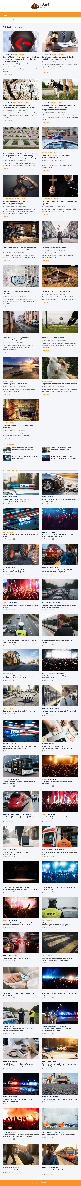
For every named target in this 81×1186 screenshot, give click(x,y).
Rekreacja (6, 1167)
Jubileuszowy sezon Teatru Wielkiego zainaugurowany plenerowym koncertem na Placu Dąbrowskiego (20, 889)
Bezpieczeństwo (47, 849)
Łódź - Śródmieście (54, 151)
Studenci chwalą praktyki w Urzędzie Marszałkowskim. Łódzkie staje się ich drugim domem (57, 748)
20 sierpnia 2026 (49, 1137)
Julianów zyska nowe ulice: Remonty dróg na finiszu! (60, 1099)
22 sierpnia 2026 (49, 998)
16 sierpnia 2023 (49, 160)
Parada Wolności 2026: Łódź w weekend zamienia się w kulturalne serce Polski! (59, 606)
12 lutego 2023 (48, 250)
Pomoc (56, 849)
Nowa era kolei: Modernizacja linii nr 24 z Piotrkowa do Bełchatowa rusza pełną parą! (59, 571)
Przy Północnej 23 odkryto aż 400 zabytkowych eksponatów (16, 339)
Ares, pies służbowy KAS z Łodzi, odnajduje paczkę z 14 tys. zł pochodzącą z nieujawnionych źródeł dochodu (58, 107)
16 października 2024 (11, 64)
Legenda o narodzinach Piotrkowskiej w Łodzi (59, 384)
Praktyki (52, 744)
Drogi (5, 567)
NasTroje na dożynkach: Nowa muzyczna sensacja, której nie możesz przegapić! (64, 458)
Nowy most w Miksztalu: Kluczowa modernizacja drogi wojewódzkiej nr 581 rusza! (19, 677)
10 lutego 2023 (9, 296)
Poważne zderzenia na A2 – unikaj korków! (17, 958)
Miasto (15, 102)
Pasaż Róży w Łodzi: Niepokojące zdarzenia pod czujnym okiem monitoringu (58, 1029)
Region (23, 199)
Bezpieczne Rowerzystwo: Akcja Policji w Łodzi (19, 711)
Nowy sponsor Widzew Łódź (53, 338)
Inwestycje (11, 567)
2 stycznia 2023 (9, 342)
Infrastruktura (47, 567)
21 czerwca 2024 (10, 110)
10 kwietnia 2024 (10, 160)
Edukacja (45, 744)
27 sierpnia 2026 (10, 504)
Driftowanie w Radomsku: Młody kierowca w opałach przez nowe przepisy (18, 1029)
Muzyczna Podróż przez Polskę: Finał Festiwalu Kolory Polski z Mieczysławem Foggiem (19, 924)
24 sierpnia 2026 (10, 892)
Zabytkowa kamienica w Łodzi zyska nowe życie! (58, 1134)
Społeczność (7, 991)
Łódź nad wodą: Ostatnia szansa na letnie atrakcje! (20, 1170)
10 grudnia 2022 (49, 340)
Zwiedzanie (51, 153)
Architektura (46, 1132)
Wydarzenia (13, 497)
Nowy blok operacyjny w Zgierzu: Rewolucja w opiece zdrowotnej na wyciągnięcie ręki (19, 1065)
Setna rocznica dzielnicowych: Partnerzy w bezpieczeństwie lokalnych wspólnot (22, 449)
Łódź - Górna (46, 102)
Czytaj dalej (6, 74)
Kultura (44, 151)
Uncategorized (8, 532)
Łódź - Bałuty (7, 54)
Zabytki (27, 151)
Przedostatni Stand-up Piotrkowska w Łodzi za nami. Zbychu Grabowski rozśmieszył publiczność (21, 1135)
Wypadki (50, 497)
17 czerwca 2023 (49, 206)
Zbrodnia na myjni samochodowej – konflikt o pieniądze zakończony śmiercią (59, 58)
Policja (5, 497)
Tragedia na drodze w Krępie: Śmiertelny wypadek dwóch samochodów (61, 449)
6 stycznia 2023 (48, 294)
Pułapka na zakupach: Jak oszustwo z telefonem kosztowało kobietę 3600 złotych (19, 747)
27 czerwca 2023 (10, 206)
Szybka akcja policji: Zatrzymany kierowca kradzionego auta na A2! (17, 1100)
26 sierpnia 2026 (10, 680)
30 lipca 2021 (9, 386)
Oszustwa (6, 744)
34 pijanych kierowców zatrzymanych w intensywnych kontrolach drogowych (55, 924)
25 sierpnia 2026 (10, 821)
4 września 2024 (49, 62)
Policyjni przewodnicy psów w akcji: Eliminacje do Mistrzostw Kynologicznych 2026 (59, 1065)
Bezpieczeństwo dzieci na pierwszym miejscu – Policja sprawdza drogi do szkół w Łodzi (58, 959)
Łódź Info (46, 1183)
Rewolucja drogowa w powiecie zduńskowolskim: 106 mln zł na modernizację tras (20, 571)
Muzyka (44, 532)
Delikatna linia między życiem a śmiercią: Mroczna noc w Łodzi (57, 156)
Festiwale (45, 885)
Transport (57, 567)
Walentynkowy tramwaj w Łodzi (54, 248)
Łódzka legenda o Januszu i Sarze (15, 384)
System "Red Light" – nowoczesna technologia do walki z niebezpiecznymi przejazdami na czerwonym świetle (21, 59)
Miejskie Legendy (18, 54)
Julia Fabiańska (25, 64)
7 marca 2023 (9, 252)
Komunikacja (46, 1097)
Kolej (44, 638)
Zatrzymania (61, 1026)
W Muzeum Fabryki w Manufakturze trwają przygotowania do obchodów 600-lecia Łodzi (20, 249)
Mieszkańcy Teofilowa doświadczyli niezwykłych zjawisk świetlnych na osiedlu (19, 106)
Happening (6, 1132)
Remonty (55, 1097)
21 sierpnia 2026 (10, 1068)
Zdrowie (15, 991)
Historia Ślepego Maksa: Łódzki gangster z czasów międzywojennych (19, 203)
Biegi (43, 602)
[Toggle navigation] (5, 14)
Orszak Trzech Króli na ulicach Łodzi (56, 291)
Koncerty (49, 602)
